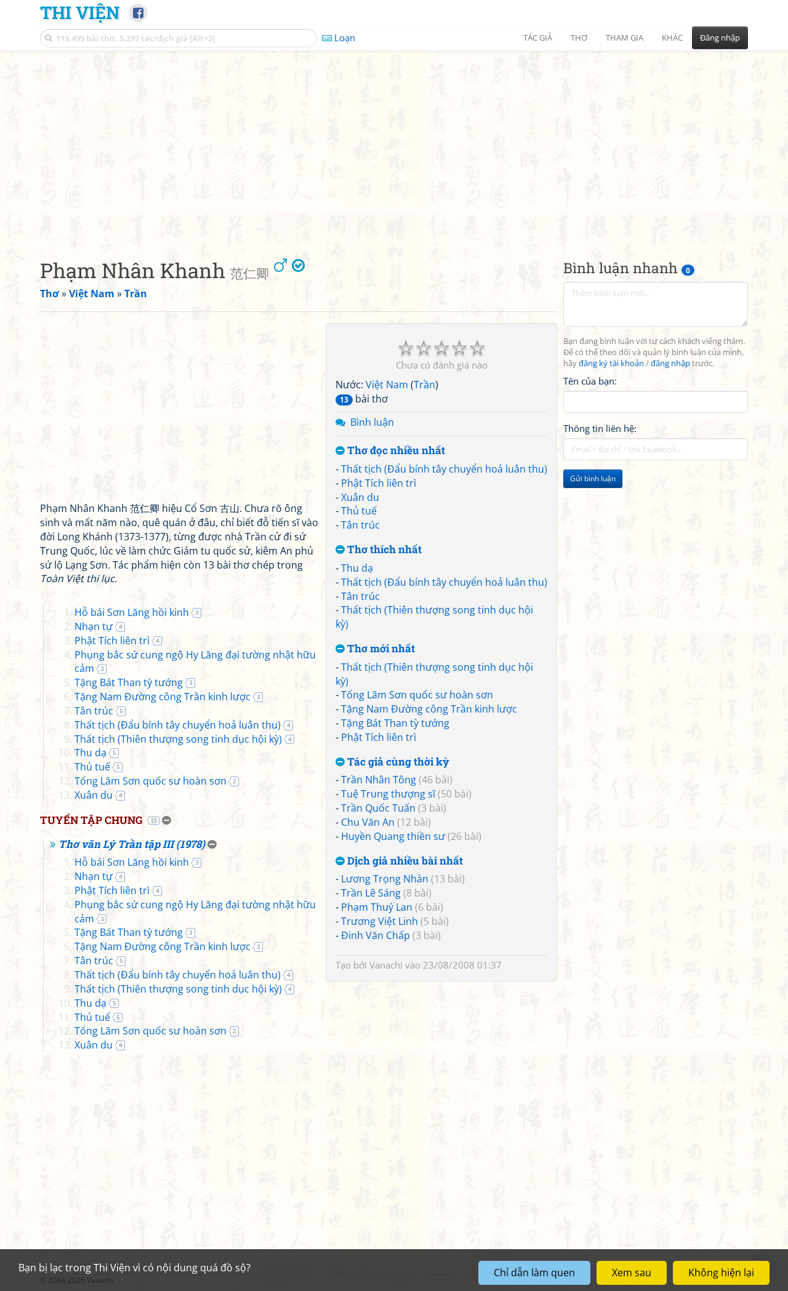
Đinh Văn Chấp (375, 935)
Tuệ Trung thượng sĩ (388, 794)
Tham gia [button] (624, 37)
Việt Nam (387, 384)
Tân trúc (360, 525)
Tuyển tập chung (91, 820)
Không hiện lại (721, 1272)
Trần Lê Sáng (371, 893)
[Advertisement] (394, 144)
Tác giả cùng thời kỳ (397, 762)
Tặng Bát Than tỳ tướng (395, 723)
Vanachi (386, 965)
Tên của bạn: (590, 381)
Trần (424, 384)
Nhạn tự (93, 626)
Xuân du (360, 497)
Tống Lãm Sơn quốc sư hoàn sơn (417, 694)
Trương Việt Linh (379, 921)
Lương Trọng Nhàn (384, 878)
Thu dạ (357, 568)
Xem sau (631, 1272)
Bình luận (372, 422)
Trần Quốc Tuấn (378, 808)
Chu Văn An (368, 822)
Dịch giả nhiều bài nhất (404, 861)
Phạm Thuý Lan (376, 907)
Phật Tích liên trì (378, 483)
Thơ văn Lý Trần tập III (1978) (131, 844)
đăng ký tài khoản (611, 363)
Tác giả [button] (537, 37)
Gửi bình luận (593, 478)
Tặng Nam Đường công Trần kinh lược (429, 709)
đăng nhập (670, 363)
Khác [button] (672, 37)
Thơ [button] (579, 37)
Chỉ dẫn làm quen (534, 1272)
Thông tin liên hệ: (600, 428)
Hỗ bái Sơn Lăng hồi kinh (131, 612)
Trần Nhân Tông (378, 779)
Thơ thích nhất (383, 550)
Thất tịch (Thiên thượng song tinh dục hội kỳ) (178, 739)
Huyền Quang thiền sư (393, 836)
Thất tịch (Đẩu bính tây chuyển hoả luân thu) (444, 469)
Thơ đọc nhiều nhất (395, 451)
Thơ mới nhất (380, 649)
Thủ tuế (359, 511)
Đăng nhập (720, 37)
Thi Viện (79, 12)
